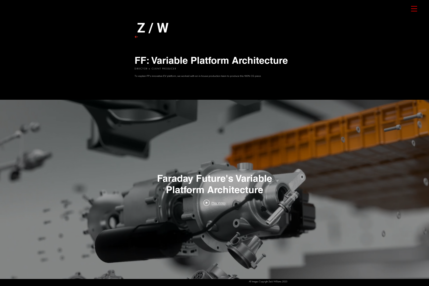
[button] (414, 8)
